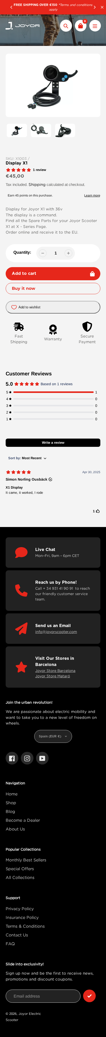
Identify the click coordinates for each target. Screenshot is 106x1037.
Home (11, 794)
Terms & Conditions (25, 926)
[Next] (94, 7)
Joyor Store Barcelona (55, 670)
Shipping (37, 184)
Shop (11, 802)
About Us (15, 829)
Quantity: (22, 252)
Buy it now (23, 288)
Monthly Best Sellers (26, 860)
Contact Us (17, 935)
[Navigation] (95, 25)
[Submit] (89, 996)
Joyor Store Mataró (52, 676)
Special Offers (20, 868)
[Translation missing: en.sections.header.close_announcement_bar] (102, 7)
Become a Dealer (23, 820)
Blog (10, 811)
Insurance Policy (22, 917)
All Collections (20, 877)
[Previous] (11, 7)
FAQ (10, 943)
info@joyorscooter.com (56, 631)
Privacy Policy (20, 908)
